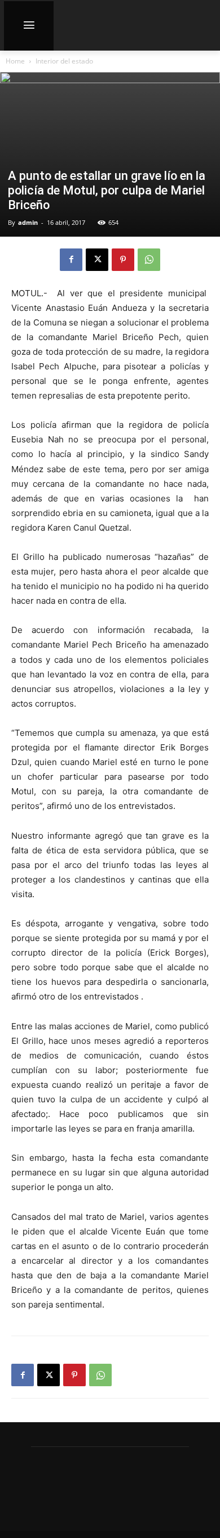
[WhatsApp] (149, 259)
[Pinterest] (123, 259)
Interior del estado (64, 61)
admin (28, 222)
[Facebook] (71, 259)
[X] (97, 259)
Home (15, 61)
